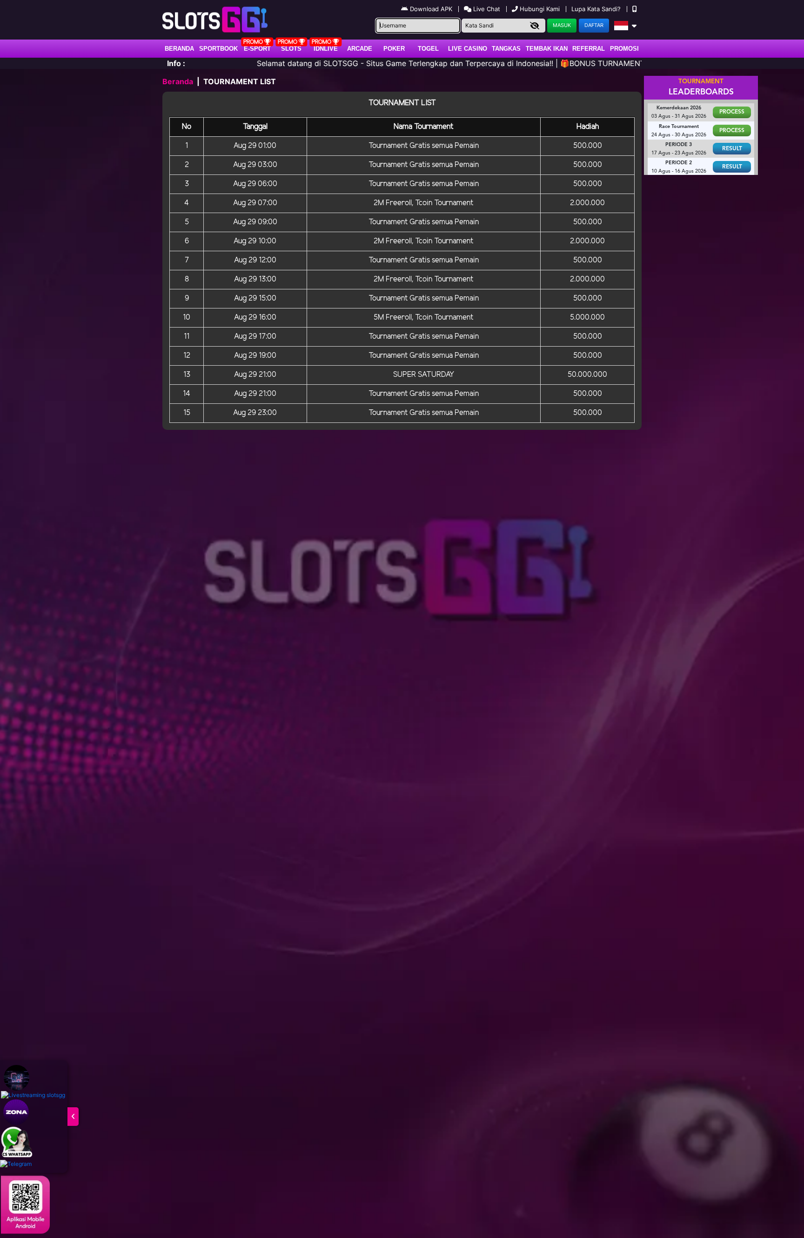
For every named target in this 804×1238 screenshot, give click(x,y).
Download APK (431, 9)
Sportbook (218, 48)
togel (428, 48)
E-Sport (257, 48)
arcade (359, 48)
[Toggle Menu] (73, 1116)
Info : (176, 63)
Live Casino (467, 48)
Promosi (624, 48)
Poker (394, 48)
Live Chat (485, 9)
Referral (588, 48)
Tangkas (506, 48)
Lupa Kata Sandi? (597, 9)
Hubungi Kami (540, 9)
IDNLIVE (326, 48)
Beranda (179, 48)
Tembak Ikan (547, 48)
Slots (291, 48)
